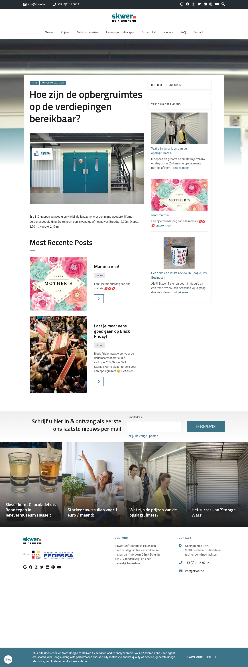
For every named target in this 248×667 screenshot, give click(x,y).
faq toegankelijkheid (53, 83)
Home (34, 83)
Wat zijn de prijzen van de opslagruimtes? (169, 150)
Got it (211, 657)
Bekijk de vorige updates (142, 436)
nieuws (99, 275)
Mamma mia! (160, 215)
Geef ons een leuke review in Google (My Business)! (179, 275)
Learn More (195, 657)
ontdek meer (181, 168)
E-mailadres (134, 417)
